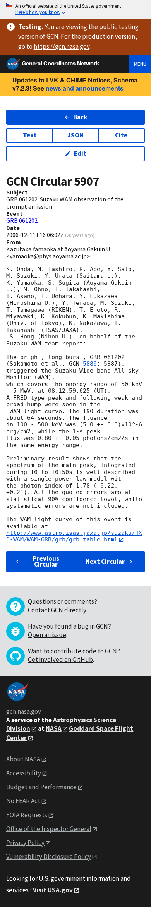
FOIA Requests (26, 815)
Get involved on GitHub (60, 659)
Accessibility (23, 773)
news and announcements (85, 88)
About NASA (23, 759)
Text (30, 135)
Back (80, 117)
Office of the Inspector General (48, 829)
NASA (54, 728)
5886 (90, 363)
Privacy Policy (25, 842)
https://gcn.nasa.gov (61, 46)
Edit (80, 153)
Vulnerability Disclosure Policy (48, 856)
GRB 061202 (22, 220)
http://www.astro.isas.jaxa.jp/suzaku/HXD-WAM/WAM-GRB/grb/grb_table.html (74, 536)
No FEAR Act (23, 801)
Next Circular (105, 561)
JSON (75, 135)
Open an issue (47, 634)
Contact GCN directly (57, 610)
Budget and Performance (41, 787)
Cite (121, 135)
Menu (140, 63)
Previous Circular (46, 561)
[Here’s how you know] (75, 9)
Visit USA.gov (53, 890)
